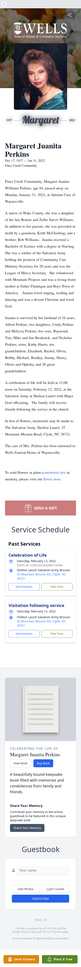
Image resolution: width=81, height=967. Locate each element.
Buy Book (43, 763)
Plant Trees (56, 586)
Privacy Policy (29, 932)
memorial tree (55, 472)
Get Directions (24, 586)
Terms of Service (51, 932)
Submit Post (40, 898)
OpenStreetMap (45, 938)
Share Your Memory (27, 828)
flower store (52, 478)
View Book (20, 763)
